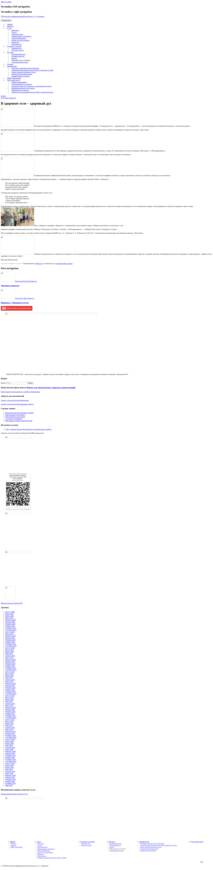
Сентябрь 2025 (10, 630)
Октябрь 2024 (10, 644)
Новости (12, 98)
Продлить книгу (18, 50)
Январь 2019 (10, 777)
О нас (9, 28)
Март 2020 (9, 749)
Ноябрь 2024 (10, 642)
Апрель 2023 (10, 680)
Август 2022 (10, 696)
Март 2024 (9, 658)
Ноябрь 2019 (10, 757)
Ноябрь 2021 (10, 714)
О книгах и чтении (87, 842)
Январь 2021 (10, 733)
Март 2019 (9, 773)
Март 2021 (9, 729)
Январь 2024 (10, 662)
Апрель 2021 (10, 727)
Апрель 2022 (10, 704)
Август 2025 (10, 632)
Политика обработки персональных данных (52, 858)
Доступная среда (197, 842)
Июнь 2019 (9, 767)
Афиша (12, 842)
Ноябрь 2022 (10, 690)
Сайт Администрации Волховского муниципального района (28, 429)
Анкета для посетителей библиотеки (15, 400)
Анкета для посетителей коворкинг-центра (17, 404)
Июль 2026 (9, 614)
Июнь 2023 (9, 676)
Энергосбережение (43, 850)
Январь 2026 (10, 622)
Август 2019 (10, 763)
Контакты (40, 843)
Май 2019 (9, 769)
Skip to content (6, 2)
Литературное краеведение (149, 849)
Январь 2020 (10, 753)
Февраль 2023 (10, 684)
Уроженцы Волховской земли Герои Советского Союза (158, 845)
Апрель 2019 (10, 771)
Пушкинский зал (115, 845)
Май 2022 (9, 702)
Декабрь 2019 (10, 755)
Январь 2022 (10, 710)
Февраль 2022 (10, 708)
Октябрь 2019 (10, 759)
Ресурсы (111, 842)
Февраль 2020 (10, 751)
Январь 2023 (10, 686)
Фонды (111, 847)
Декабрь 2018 (10, 779)
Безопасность (41, 856)
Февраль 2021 (10, 731)
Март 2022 (9, 706)
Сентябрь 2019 (10, 761)
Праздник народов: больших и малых (19, 413)
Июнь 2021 (9, 724)
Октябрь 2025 (10, 628)
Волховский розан (115, 843)
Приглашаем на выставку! (15, 415)
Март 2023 (9, 682)
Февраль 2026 (10, 620)
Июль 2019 (9, 765)
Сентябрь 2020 (10, 737)
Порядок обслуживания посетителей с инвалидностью (32, 92)
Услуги (39, 845)
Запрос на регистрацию (45, 852)
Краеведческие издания (148, 850)
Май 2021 (9, 725)
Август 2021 (10, 720)
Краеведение (144, 842)
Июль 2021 (9, 722)
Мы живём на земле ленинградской (18, 421)
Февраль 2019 (10, 775)
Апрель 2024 (10, 656)
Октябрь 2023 (10, 668)
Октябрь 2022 (10, 692)
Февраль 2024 (10, 660)
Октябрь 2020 (10, 735)
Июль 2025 (9, 634)
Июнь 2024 (9, 652)
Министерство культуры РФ (11, 603)
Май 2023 (9, 678)
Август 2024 (10, 648)
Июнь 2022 (9, 700)
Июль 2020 (9, 741)
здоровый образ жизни (63, 263)
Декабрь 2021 (10, 712)
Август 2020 (10, 739)
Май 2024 (9, 654)
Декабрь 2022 (10, 688)
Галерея (13, 845)
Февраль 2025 (10, 636)
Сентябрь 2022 (10, 694)
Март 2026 (9, 618)
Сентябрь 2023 (10, 670)
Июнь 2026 (9, 616)
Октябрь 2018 (10, 783)
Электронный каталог (20, 62)
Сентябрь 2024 (10, 646)
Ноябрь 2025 (10, 626)
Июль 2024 (9, 650)
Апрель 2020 (10, 747)
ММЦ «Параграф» (17, 847)
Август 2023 (10, 672)
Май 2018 (9, 785)
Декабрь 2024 (10, 640)
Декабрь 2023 (10, 664)
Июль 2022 (9, 698)
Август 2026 (10, 612)
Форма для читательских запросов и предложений (51, 387)
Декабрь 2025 (10, 624)
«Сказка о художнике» (13, 419)
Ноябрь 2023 (10, 666)
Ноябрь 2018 (10, 781)
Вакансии (40, 854)
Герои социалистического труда (150, 847)
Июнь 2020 (9, 743)
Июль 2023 (9, 674)
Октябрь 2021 (10, 716)
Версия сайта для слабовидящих (18, 308)
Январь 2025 (10, 638)
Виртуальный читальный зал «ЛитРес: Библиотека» (20, 392)
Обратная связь (42, 847)
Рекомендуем (85, 843)
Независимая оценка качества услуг (14, 794)
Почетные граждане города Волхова (152, 843)
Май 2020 (9, 745)
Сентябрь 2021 (10, 718)
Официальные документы (46, 849)
